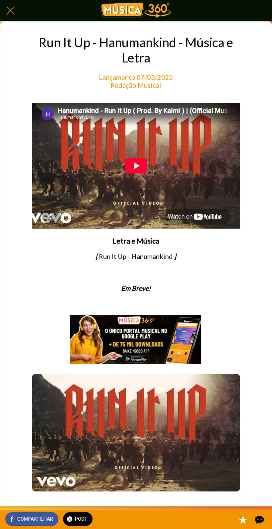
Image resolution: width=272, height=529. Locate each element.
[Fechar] (11, 11)
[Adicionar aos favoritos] (243, 520)
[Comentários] (259, 520)
